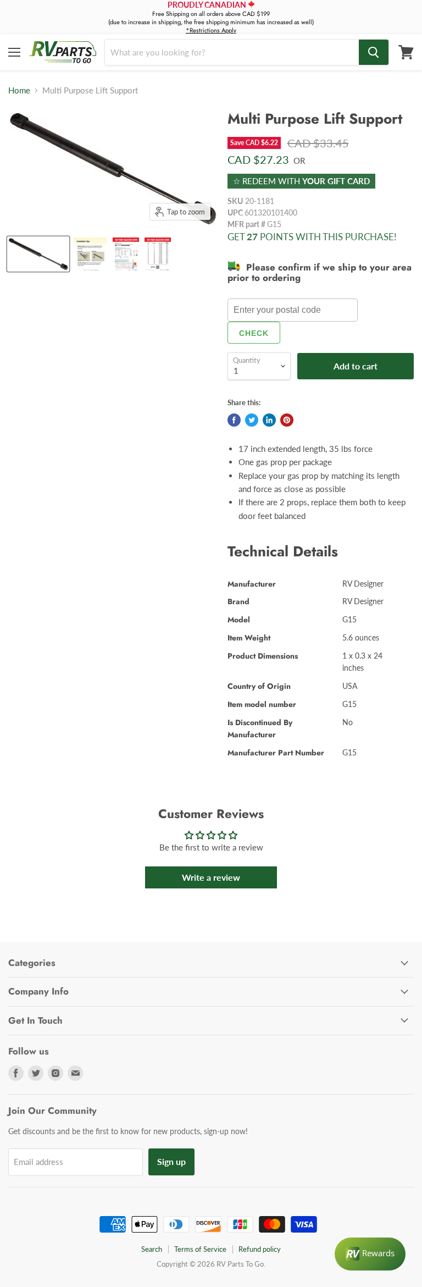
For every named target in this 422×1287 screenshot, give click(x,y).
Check (254, 333)
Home (19, 90)
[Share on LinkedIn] (269, 420)
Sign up (171, 1161)
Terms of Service (200, 1249)
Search (151, 1249)
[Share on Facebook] (234, 420)
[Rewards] (370, 1254)
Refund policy (259, 1249)
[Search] (373, 52)
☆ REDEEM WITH (301, 181)
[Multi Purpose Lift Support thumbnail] (38, 254)
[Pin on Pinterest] (286, 420)
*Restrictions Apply (211, 30)
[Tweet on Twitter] (251, 420)
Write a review (211, 877)
